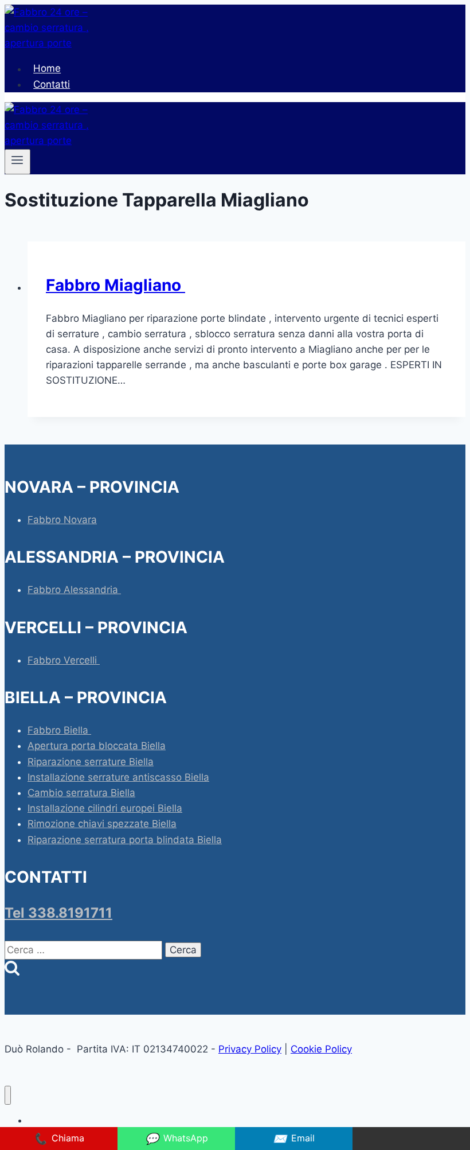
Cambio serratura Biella (81, 792)
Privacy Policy (249, 1049)
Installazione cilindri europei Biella (105, 808)
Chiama (58, 1138)
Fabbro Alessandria (74, 589)
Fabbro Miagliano (115, 285)
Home (47, 69)
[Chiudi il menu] (8, 1095)
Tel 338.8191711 (58, 913)
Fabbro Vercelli (64, 660)
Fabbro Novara (62, 519)
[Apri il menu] (17, 161)
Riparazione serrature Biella (91, 761)
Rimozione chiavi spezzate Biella (102, 823)
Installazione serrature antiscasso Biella (118, 777)
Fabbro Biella (59, 730)
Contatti (51, 84)
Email (294, 1138)
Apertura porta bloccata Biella (97, 745)
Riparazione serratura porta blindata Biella (125, 839)
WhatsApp (176, 1138)
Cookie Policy (321, 1049)
